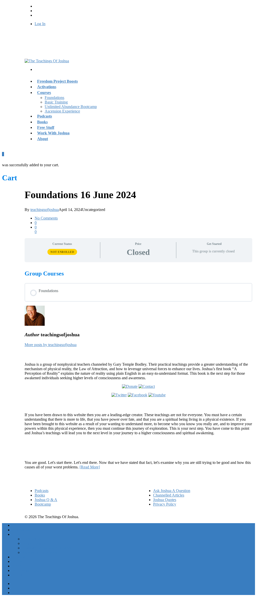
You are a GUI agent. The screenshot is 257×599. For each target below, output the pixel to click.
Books (40, 495)
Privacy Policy (164, 504)
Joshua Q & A (46, 500)
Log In (40, 24)
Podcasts (41, 490)
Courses (44, 92)
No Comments (46, 218)
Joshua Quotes (164, 500)
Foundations (54, 97)
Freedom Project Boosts (57, 81)
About (42, 139)
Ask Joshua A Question (171, 490)
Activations (21, 530)
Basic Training (56, 102)
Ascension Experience (62, 111)
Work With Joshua (53, 133)
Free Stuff (20, 566)
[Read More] (90, 467)
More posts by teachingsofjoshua (51, 345)
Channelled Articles (168, 495)
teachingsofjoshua (44, 209)
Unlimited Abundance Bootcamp (71, 106)
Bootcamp (43, 504)
